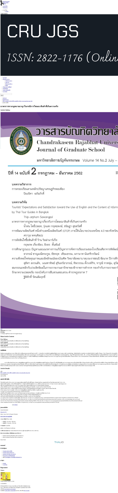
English (6, 11)
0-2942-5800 (7, 490)
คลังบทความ (5, 99)
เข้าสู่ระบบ (5, 7)
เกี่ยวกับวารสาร (8, 80)
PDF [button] (1, 329)
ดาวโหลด (5, 91)
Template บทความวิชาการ (8, 452)
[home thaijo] (59, 442)
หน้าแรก (5, 98)
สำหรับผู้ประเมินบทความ (16, 457)
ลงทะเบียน (5, 6)
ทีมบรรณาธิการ (8, 83)
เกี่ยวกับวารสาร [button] (6, 79)
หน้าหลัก (5, 77)
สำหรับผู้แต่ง (7, 457)
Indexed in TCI (3, 412)
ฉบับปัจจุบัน (5, 88)
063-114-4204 (26, 490)
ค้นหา (2, 95)
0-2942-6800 (12, 490)
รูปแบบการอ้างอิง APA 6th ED (9, 454)
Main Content (5, 2)
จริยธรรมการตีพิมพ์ (7, 87)
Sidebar (4, 3)
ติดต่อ (6, 85)
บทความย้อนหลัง (6, 90)
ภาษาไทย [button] (5, 10)
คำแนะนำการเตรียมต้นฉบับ (9, 455)
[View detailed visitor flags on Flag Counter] (5, 480)
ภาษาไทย (5, 464)
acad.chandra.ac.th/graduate (10, 489)
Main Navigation (6, 1)
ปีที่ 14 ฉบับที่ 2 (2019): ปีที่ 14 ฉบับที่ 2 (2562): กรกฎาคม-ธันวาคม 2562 (17, 101)
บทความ (7, 82)
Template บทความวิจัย (7, 451)
